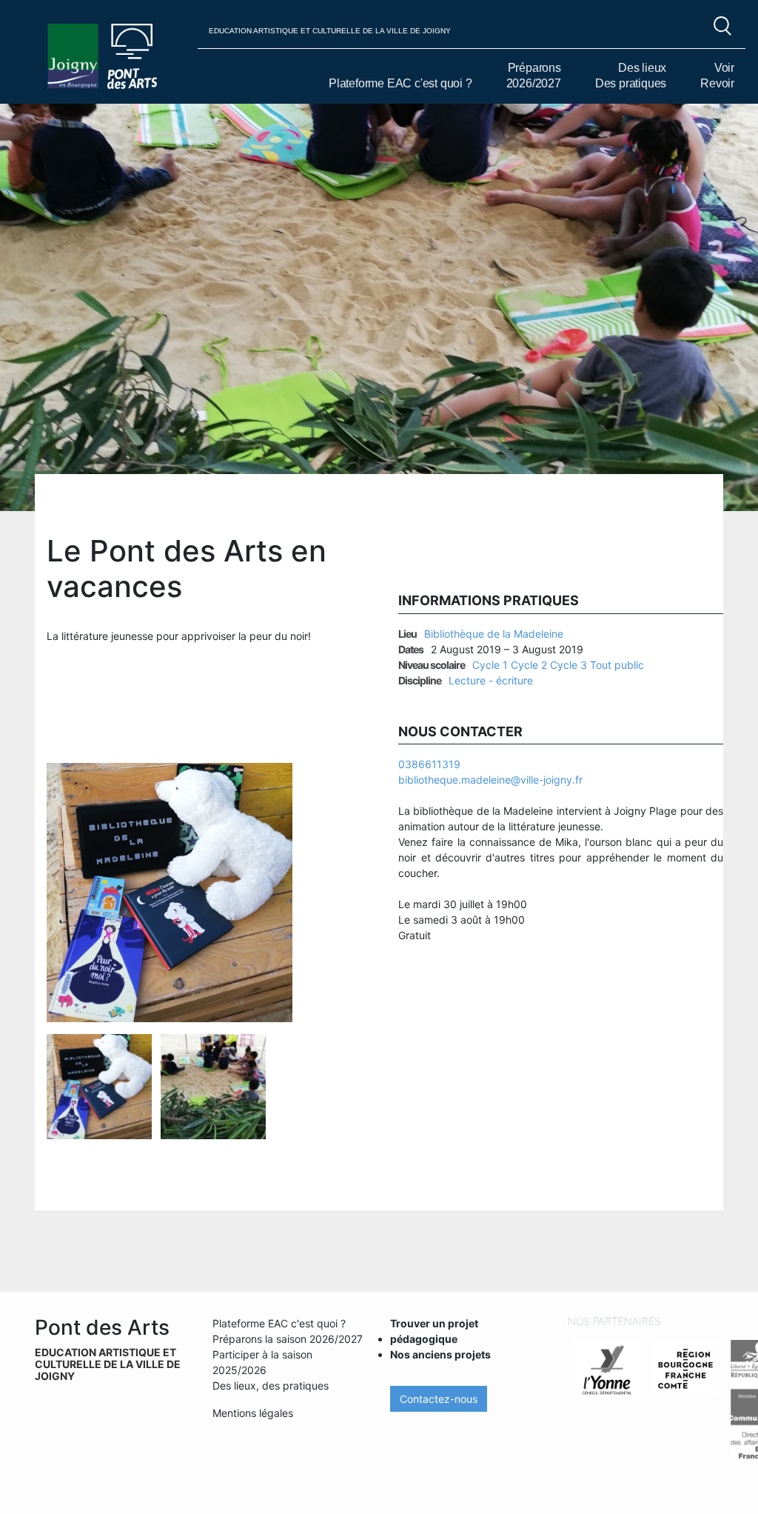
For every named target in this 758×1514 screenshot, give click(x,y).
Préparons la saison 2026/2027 (287, 1339)
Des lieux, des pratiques (270, 1385)
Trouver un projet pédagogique (434, 1331)
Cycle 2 (529, 664)
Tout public (617, 664)
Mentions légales (252, 1413)
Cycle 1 (490, 664)
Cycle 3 (568, 664)
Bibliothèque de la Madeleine (493, 633)
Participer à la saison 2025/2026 (262, 1362)
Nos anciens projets (440, 1354)
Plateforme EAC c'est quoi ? (400, 83)
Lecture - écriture (491, 680)
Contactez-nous (438, 1399)
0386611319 (429, 764)
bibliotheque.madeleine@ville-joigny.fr (490, 779)
